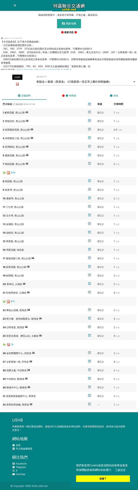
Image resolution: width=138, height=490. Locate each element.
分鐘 (117, 113)
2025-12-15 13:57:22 (12, 38)
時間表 (72, 95)
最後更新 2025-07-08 (25, 104)
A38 (13, 172)
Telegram (20, 467)
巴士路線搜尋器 (23, 448)
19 (12, 344)
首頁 (18, 445)
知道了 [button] (103, 478)
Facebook (21, 463)
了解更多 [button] (120, 469)
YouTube (20, 474)
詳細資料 (26, 95)
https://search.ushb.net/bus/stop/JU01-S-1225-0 (44, 69)
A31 (13, 301)
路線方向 (43, 76)
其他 (115, 95)
